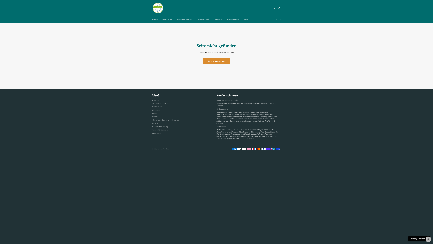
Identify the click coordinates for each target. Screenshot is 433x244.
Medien (218, 19)
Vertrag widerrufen (419, 239)
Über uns (155, 100)
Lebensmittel (203, 19)
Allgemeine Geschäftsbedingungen (166, 120)
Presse (154, 113)
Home (155, 19)
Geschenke (167, 19)
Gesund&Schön (184, 19)
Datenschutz (157, 123)
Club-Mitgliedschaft (160, 103)
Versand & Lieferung (160, 130)
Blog (246, 19)
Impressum (156, 133)
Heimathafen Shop (163, 149)
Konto (278, 19)
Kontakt (155, 117)
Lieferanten (156, 110)
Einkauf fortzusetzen (216, 61)
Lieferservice (157, 107)
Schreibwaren (233, 19)
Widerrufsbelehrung (160, 127)
